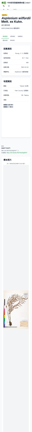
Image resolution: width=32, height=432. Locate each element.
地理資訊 (20, 36)
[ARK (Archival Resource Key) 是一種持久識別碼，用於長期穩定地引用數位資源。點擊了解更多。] (18, 150)
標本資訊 (5, 36)
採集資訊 (12, 36)
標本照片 (12, 40)
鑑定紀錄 (5, 40)
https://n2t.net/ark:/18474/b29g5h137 (17, 152)
